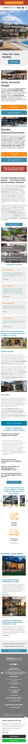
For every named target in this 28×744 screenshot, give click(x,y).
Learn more (5, 732)
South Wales (14, 676)
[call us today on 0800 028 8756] (23, 8)
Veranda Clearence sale (18, 451)
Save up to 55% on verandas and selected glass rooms (14, 168)
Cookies (17, 715)
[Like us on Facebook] (10, 664)
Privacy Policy (8, 715)
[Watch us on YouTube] (15, 664)
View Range (14, 107)
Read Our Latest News (12, 553)
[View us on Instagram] (17, 664)
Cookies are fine (14, 740)
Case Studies (14, 62)
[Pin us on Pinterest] (12, 664)
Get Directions (14, 695)
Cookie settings (14, 736)
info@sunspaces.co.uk (14, 669)
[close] (25, 718)
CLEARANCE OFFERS (14, 3)
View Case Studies (14, 112)
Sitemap (21, 715)
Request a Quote (14, 224)
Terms (13, 715)
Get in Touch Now (14, 650)
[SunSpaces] (8, 8)
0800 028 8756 (14, 668)
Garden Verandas (6, 189)
